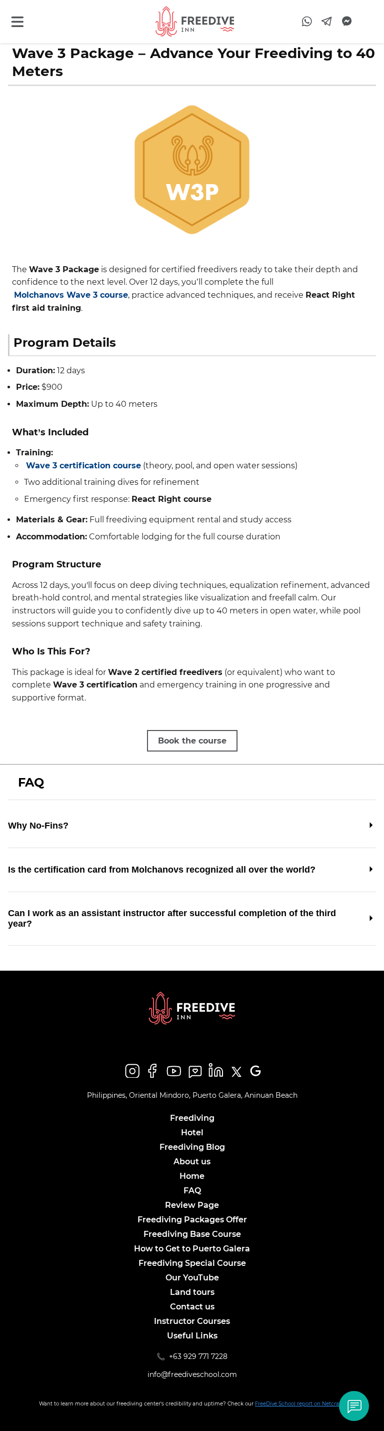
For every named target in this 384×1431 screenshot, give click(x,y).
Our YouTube (192, 1277)
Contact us (192, 1306)
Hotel (192, 1132)
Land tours (192, 1292)
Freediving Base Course (192, 1234)
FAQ (192, 1190)
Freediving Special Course (192, 1263)
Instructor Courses (192, 1321)
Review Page (192, 1205)
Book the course (192, 741)
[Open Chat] (354, 1406)
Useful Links (192, 1335)
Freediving (192, 1118)
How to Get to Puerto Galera (192, 1248)
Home (192, 1176)
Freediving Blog (192, 1147)
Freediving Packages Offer (192, 1219)
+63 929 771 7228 (198, 1356)
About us (192, 1161)
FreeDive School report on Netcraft (299, 1403)
